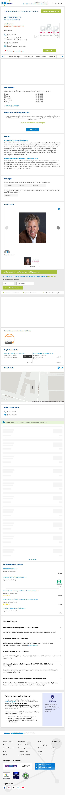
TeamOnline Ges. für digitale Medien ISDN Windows (19, 599)
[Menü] (62, 3)
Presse (5, 755)
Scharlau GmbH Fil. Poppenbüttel (13, 577)
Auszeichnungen (15, 57)
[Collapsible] (60, 627)
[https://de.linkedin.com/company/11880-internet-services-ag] (18, 788)
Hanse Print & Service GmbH (42, 353)
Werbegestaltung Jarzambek (13, 353)
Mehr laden (32, 559)
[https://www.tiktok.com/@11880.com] (14, 788)
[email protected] (33, 645)
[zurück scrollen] (2, 56)
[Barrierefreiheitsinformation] (59, 3)
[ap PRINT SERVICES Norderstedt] (59, 209)
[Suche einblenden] (53, 3)
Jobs (4, 751)
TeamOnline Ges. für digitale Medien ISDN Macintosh (19, 591)
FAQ (39, 755)
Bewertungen (28, 57)
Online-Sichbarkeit (23, 745)
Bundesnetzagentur (10, 702)
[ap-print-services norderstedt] (27, 261)
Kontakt (52, 57)
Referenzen (41, 748)
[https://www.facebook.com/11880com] (4, 788)
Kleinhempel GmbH (9, 569)
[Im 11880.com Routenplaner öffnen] (58, 367)
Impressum (55, 745)
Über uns (5, 745)
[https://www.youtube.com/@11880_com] (23, 788)
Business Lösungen (24, 755)
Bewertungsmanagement (25, 748)
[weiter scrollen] (62, 56)
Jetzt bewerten (33, 130)
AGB (53, 751)
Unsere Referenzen (50, 51)
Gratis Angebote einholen (50, 11)
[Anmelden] (56, 3)
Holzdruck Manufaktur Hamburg (13, 608)
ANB (53, 755)
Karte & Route (41, 57)
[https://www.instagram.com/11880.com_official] (9, 788)
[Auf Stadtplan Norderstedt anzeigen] (62, 367)
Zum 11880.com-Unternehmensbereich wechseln (35, 4)
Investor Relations (8, 748)
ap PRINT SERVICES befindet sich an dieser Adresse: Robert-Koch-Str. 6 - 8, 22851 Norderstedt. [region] (29, 632)
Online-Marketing (23, 751)
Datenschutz (55, 748)
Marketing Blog (42, 745)
